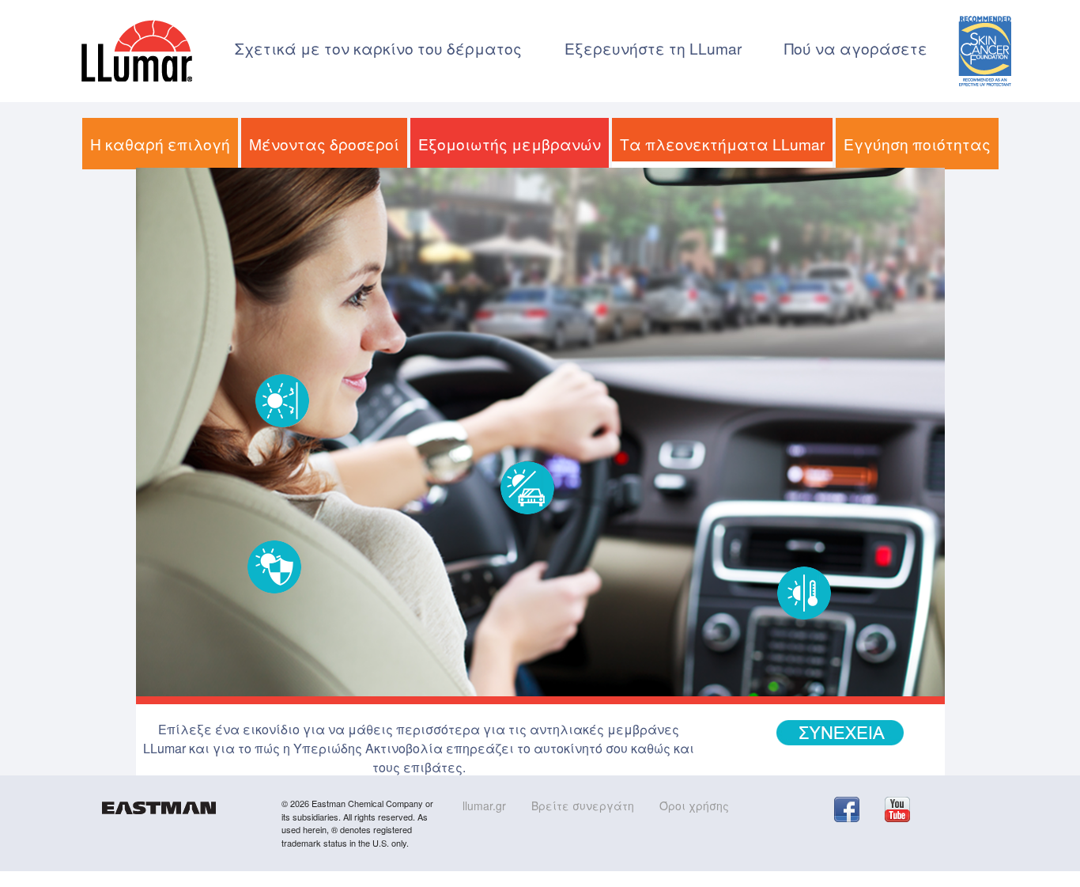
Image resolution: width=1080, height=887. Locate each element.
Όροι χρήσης (694, 805)
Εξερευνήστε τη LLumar (653, 48)
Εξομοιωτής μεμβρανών (509, 143)
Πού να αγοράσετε (855, 48)
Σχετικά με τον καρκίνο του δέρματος (378, 48)
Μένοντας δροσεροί (324, 143)
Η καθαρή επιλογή (160, 143)
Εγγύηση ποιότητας (917, 143)
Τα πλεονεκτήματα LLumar (722, 143)
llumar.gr (484, 805)
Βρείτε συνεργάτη (582, 805)
